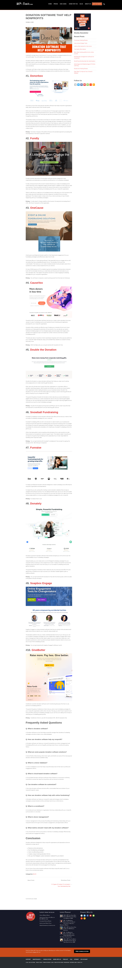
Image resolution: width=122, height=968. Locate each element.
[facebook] (87, 915)
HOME (50, 3)
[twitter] (84, 915)
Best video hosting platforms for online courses (84, 53)
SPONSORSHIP (66, 962)
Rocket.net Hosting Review (81, 68)
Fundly (34, 138)
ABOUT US (88, 3)
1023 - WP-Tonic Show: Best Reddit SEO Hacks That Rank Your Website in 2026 (69, 917)
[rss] (84, 918)
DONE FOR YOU (73, 3)
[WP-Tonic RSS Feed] (94, 87)
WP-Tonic (33, 962)
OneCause (36, 207)
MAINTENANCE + (37, 959)
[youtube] (90, 915)
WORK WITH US (57, 959)
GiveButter (38, 650)
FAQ (71, 959)
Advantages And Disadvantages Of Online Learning (84, 65)
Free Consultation (82, 951)
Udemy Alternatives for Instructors (83, 46)
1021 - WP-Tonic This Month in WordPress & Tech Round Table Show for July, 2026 (69, 941)
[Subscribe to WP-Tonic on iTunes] (75, 87)
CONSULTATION (47, 959)
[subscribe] (93, 915)
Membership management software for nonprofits (84, 57)
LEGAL (52, 962)
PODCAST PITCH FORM (58, 962)
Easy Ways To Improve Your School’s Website (83, 72)
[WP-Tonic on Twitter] (78, 87)
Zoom (34, 952)
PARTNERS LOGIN (73, 962)
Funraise (35, 447)
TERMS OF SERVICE (47, 962)
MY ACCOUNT (84, 959)
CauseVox (36, 282)
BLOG (81, 3)
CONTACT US (79, 962)
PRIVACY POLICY (39, 962)
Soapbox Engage (41, 583)
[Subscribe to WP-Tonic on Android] (87, 87)
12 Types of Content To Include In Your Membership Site (60, 885)
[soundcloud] (82, 918)
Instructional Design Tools (80, 43)
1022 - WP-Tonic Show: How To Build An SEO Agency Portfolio (69, 929)
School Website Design (45, 915)
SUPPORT (28, 959)
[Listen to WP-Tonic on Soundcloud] (91, 87)
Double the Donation (43, 349)
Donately (35, 503)
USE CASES (63, 3)
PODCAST (65, 959)
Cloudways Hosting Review (81, 40)
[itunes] (82, 915)
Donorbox (36, 75)
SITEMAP (76, 959)
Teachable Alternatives (80, 49)
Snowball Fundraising (44, 412)
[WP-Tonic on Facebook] (81, 87)
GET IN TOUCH (97, 3)
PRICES (56, 3)
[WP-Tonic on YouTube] (84, 87)
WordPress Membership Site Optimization (84, 61)
